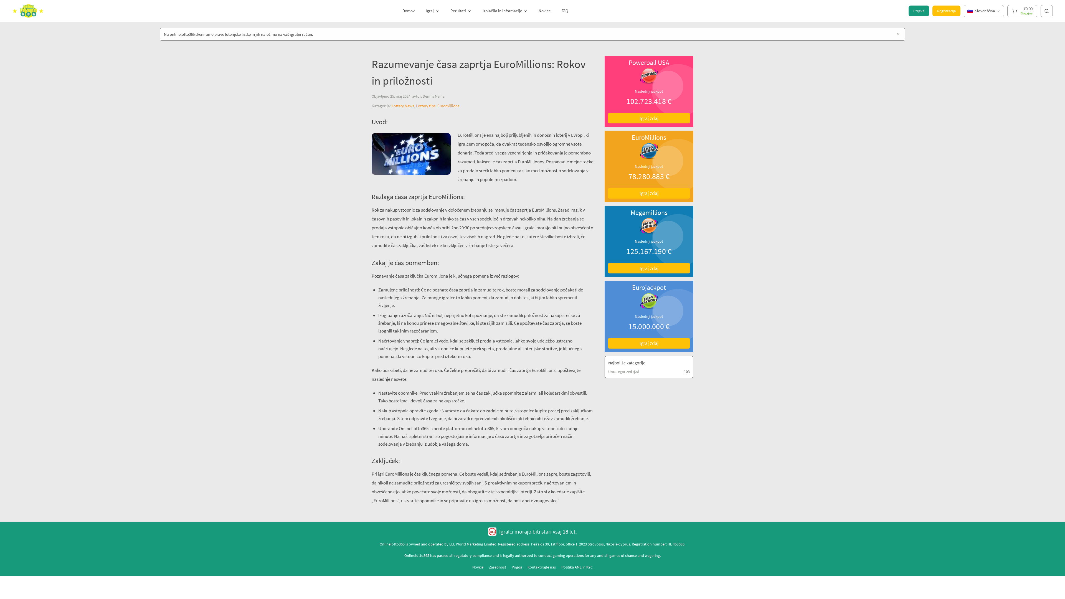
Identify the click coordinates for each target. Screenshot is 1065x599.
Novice (545, 10)
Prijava (918, 10)
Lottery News (403, 105)
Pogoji (517, 567)
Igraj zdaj (649, 118)
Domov (408, 10)
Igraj (430, 10)
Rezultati (458, 10)
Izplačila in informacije (502, 10)
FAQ (565, 10)
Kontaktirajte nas (542, 567)
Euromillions (448, 105)
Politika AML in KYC (577, 567)
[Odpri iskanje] (1047, 11)
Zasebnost (497, 567)
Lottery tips (425, 105)
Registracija (946, 10)
